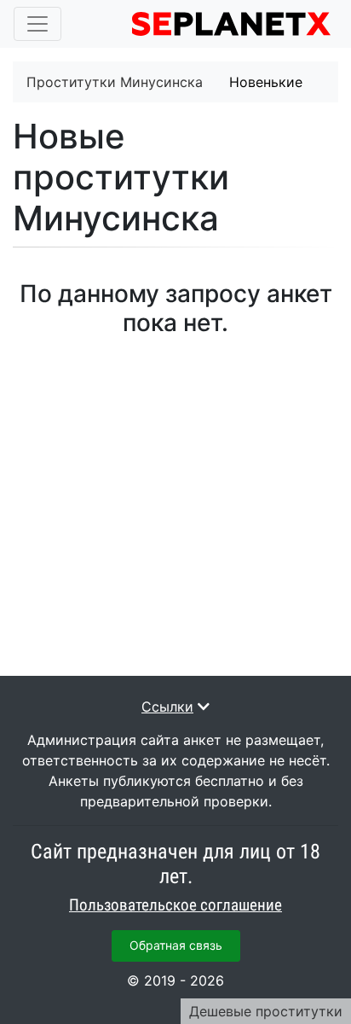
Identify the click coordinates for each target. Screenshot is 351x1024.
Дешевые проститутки (265, 1011)
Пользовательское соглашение (175, 905)
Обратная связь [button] (175, 945)
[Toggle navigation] (37, 24)
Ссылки (167, 706)
